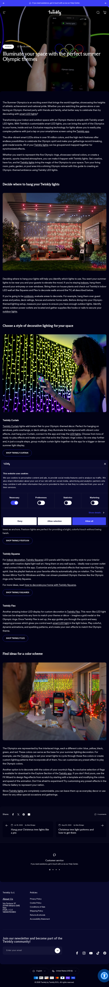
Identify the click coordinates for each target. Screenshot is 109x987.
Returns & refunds (37, 915)
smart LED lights (28, 114)
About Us (8, 899)
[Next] (105, 3)
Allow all (89, 521)
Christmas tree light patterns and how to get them (76, 831)
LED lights (75, 434)
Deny (20, 521)
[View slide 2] (52, 869)
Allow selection (54, 521)
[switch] (41, 503)
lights (45, 145)
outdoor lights (10, 311)
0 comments (102, 814)
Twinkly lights (27, 162)
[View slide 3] (56, 869)
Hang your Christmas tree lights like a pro (30, 831)
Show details (95, 512)
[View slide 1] (49, 869)
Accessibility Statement (40, 919)
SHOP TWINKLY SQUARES (17, 592)
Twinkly (38, 145)
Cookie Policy (35, 903)
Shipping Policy (36, 911)
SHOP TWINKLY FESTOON (17, 541)
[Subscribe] (57, 950)
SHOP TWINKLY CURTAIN (17, 453)
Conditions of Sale (37, 907)
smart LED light (61, 623)
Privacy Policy (35, 899)
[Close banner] (105, 464)
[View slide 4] (59, 869)
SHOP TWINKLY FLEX (15, 638)
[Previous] (4, 3)
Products (8, 46)
